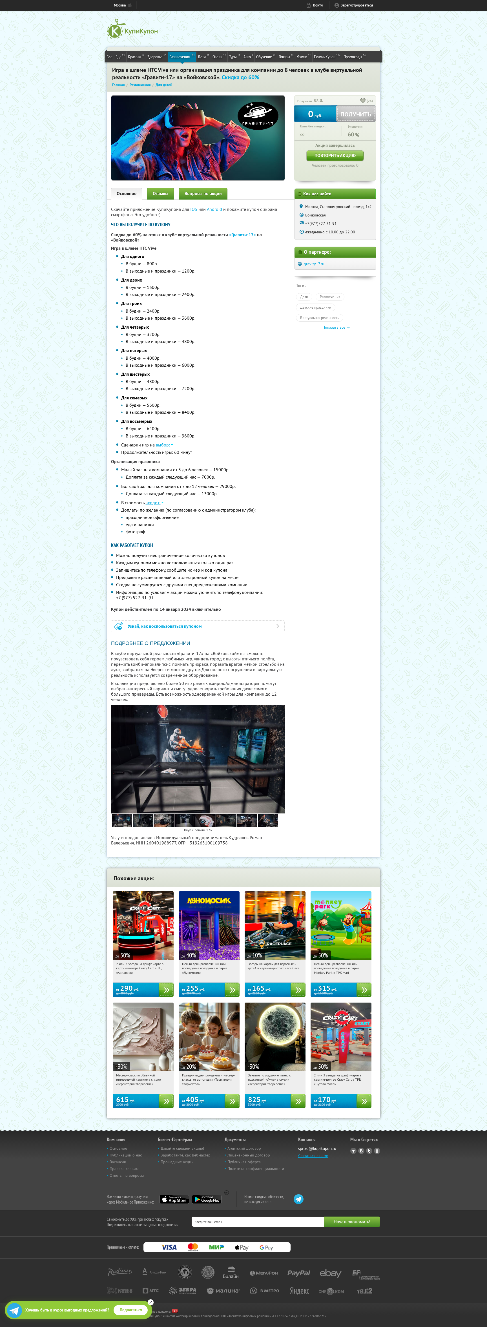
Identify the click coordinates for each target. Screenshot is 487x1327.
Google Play (207, 1199)
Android (215, 209)
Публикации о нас (126, 1155)
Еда (120, 56)
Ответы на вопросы (127, 1175)
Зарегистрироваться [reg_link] (357, 5)
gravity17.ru (314, 263)
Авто (248, 56)
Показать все (333, 327)
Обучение (266, 56)
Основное (126, 193)
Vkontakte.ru (361, 1151)
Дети (203, 56)
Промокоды (355, 56)
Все (109, 56)
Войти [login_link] (318, 5)
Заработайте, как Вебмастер (186, 1155)
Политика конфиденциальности (255, 1168)
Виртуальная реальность (319, 317)
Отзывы (160, 193)
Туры (234, 56)
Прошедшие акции (177, 1161)
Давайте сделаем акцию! (182, 1148)
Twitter (369, 1151)
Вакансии (118, 1161)
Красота (136, 56)
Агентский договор (244, 1148)
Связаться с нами (313, 1155)
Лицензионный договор (248, 1155)
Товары (286, 56)
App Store (174, 1199)
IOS (194, 209)
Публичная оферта (244, 1161)
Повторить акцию (335, 155)
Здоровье (156, 56)
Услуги (304, 56)
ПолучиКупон (327, 56)
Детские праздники (315, 307)
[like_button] (363, 101)
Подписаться (131, 1309)
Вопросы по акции (203, 193)
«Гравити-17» (242, 235)
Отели (219, 56)
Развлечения (182, 56)
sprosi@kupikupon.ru (317, 1148)
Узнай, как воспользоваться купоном (165, 626)
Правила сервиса (125, 1168)
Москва (120, 5)
